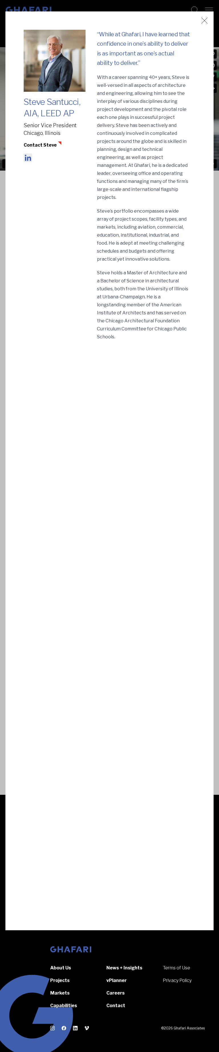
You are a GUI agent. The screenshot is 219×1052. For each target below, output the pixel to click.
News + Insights (124, 968)
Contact (115, 1005)
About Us (60, 968)
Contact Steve (40, 145)
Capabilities (63, 1005)
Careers (115, 993)
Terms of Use (176, 968)
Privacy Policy (177, 980)
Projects (60, 980)
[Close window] (204, 20)
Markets (60, 993)
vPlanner (116, 980)
